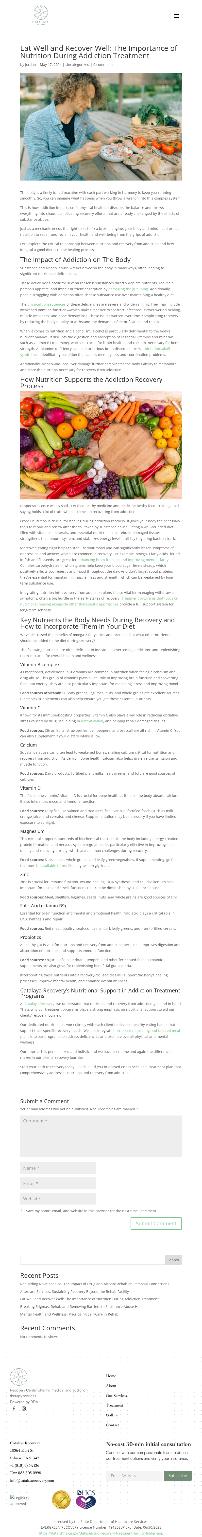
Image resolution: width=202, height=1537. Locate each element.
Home (111, 1375)
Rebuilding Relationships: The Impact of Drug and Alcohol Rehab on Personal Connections (94, 1283)
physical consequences (46, 304)
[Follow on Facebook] (14, 1408)
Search (173, 1260)
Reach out (84, 1066)
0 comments (103, 64)
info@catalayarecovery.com (32, 1480)
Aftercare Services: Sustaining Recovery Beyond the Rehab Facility (74, 1291)
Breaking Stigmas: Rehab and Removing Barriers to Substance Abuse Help (81, 1306)
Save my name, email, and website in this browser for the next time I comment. (91, 1210)
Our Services (116, 1395)
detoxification (92, 721)
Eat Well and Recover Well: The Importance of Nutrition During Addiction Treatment (89, 1299)
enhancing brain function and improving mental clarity (123, 559)
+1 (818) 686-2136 (24, 1465)
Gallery (112, 1415)
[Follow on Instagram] (24, 1408)
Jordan (30, 64)
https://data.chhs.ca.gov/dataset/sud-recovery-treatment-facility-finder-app (101, 1533)
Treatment (114, 1405)
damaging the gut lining (128, 289)
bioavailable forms (51, 865)
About (111, 1385)
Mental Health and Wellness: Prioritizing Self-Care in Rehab (69, 1314)
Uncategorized (77, 64)
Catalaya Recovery (39, 1003)
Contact (112, 1425)
